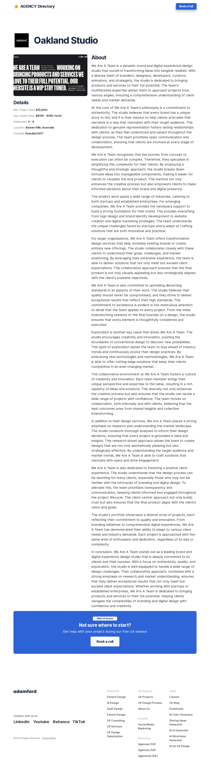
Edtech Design (116, 714)
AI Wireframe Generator (177, 738)
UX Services (114, 726)
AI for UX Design (179, 746)
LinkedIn (21, 721)
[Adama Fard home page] (24, 691)
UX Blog (174, 702)
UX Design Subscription (115, 734)
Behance (61, 721)
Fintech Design (116, 697)
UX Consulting (116, 720)
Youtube (41, 721)
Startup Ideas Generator (177, 722)
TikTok (79, 721)
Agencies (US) (147, 744)
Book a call (105, 641)
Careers (174, 697)
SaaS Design (115, 708)
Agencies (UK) (147, 750)
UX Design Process (150, 702)
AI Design (113, 702)
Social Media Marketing (146, 726)
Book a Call (186, 6)
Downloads (176, 708)
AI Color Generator (181, 714)
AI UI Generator (179, 730)
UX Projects (145, 697)
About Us (144, 708)
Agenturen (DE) (148, 756)
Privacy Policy (49, 738)
